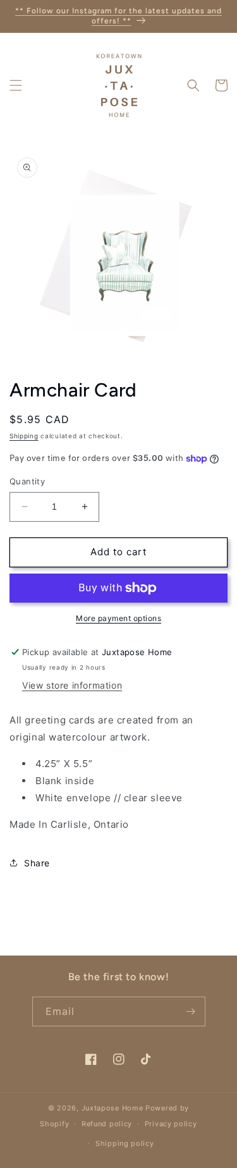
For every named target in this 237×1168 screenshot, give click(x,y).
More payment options (118, 618)
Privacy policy (171, 1123)
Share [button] (37, 863)
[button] (16, 85)
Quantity (27, 481)
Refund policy (107, 1123)
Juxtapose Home (112, 1107)
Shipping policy (124, 1143)
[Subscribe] (191, 1011)
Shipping (24, 436)
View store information (72, 685)
